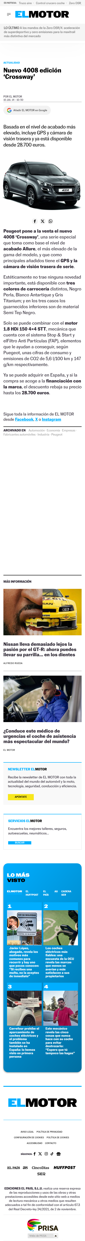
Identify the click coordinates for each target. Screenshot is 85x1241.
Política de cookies (58, 1137)
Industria (43, 434)
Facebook (24, 419)
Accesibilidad (34, 1143)
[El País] (13, 1168)
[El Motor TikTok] (52, 1154)
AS (56, 891)
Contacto (50, 1143)
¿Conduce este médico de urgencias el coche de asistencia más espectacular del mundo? (39, 736)
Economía (53, 430)
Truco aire (25, 3)
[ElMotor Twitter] (40, 1154)
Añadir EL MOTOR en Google (30, 110)
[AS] (25, 1168)
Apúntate (21, 796)
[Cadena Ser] (41, 1174)
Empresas (68, 430)
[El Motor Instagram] (46, 1154)
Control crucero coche (50, 3)
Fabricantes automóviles (19, 434)
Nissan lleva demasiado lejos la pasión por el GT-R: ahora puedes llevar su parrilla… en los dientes (39, 649)
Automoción (37, 430)
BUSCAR (19, 842)
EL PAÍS (46, 893)
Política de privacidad (49, 1132)
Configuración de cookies (29, 1137)
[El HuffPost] (64, 1168)
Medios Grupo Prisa (43, 1235)
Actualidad (11, 62)
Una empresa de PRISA (42, 1224)
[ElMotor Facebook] (35, 1154)
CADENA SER (66, 893)
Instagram (51, 419)
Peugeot (56, 434)
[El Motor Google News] (58, 1154)
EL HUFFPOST (32, 893)
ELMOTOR (14, 891)
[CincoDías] (40, 1168)
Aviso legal (27, 1132)
